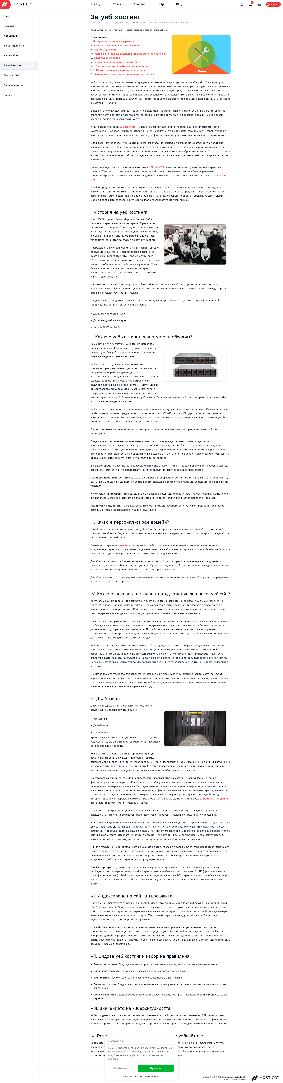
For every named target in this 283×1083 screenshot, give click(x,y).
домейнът (125, 545)
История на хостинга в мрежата (113, 41)
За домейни (11, 55)
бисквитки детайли (132, 1076)
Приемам (156, 1068)
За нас (8, 95)
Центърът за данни (215, 798)
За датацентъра (14, 45)
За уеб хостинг (13, 65)
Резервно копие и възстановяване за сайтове (124, 74)
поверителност (152, 1076)
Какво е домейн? (105, 49)
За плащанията (13, 85)
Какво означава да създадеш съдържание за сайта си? (130, 53)
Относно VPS (12, 75)
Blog (6, 15)
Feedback (9, 25)
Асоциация (11, 35)
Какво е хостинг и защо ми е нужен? (117, 45)
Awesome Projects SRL (235, 1077)
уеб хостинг (127, 126)
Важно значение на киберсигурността (120, 70)
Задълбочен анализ (107, 57)
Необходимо (121, 1068)
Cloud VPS (157, 167)
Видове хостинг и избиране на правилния (123, 66)
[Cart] (241, 4)
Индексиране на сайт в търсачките (117, 61)
